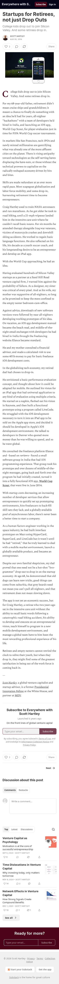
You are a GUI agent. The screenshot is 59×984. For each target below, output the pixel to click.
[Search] (53, 829)
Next (48, 768)
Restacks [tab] (23, 790)
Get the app (45, 969)
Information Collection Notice (35, 741)
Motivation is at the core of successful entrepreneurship (18, 847)
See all (9, 917)
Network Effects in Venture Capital (20, 893)
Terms (40, 958)
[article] (29, 847)
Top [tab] (6, 829)
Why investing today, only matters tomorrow (21, 874)
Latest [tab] (14, 829)
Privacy (31, 958)
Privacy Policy (29, 744)
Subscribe (41, 4)
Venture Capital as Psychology (15, 840)
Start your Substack (21, 969)
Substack (14, 977)
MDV (18, 695)
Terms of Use (45, 738)
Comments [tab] (10, 790)
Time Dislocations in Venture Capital (22, 866)
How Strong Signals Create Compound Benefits (17, 901)
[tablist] (16, 790)
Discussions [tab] (27, 829)
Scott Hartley (17, 36)
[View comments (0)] (17, 46)
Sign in (52, 4)
